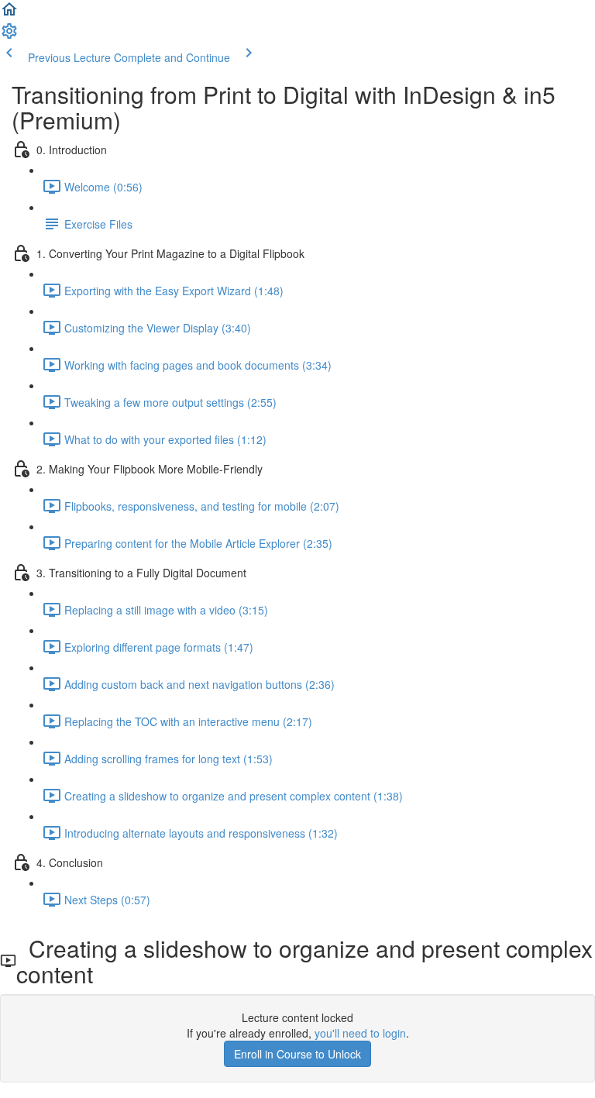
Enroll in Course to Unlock (297, 1054)
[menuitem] (9, 35)
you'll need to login (360, 1033)
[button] (9, 14)
